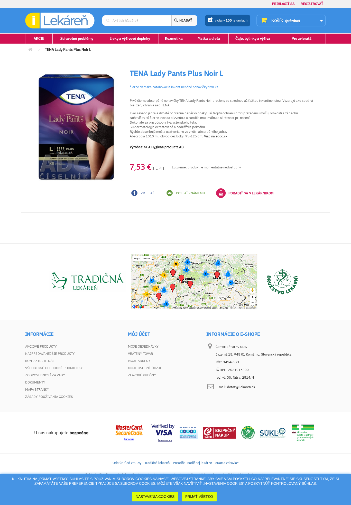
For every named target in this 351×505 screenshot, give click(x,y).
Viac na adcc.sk (215, 136)
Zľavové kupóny (142, 375)
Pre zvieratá (301, 38)
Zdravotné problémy (76, 38)
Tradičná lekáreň (157, 463)
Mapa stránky (37, 389)
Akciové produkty (41, 346)
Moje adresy (139, 361)
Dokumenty (35, 382)
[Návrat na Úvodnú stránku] (30, 49)
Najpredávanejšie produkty (50, 353)
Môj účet (139, 334)
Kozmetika (174, 38)
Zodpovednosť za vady (45, 375)
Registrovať (312, 4)
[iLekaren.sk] (60, 21)
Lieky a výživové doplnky (130, 38)
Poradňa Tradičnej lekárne (192, 463)
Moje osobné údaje (145, 368)
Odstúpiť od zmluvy (127, 463)
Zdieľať (147, 193)
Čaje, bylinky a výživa (252, 38)
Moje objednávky (143, 346)
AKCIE (39, 38)
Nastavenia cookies (155, 496)
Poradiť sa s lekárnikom (251, 193)
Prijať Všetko (199, 496)
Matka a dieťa (209, 38)
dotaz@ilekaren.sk (241, 387)
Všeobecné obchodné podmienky (54, 368)
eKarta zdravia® (226, 463)
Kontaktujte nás (39, 361)
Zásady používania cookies (49, 397)
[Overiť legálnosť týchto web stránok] (303, 432)
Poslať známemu (190, 193)
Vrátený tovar (140, 353)
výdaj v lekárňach (231, 20)
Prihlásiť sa (283, 4)
